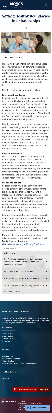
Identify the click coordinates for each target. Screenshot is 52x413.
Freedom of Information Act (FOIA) (29, 403)
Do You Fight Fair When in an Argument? (21, 278)
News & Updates (8, 336)
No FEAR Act (22, 401)
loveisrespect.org (14, 244)
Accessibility (22, 405)
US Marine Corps (8, 356)
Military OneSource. (35, 244)
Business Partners (8, 338)
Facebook (5, 378)
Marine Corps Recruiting (11, 358)
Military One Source (9, 361)
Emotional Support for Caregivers (18, 271)
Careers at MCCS (8, 334)
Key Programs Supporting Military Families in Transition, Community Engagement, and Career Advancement (23, 262)
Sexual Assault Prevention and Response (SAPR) (19, 363)
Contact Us (6, 341)
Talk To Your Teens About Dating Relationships (24, 285)
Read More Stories (12, 291)
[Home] (16, 5)
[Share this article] (26, 27)
